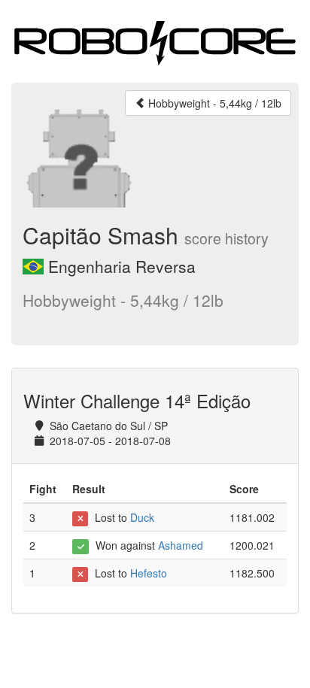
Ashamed (180, 545)
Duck (142, 517)
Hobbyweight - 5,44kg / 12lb (213, 103)
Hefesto (148, 572)
